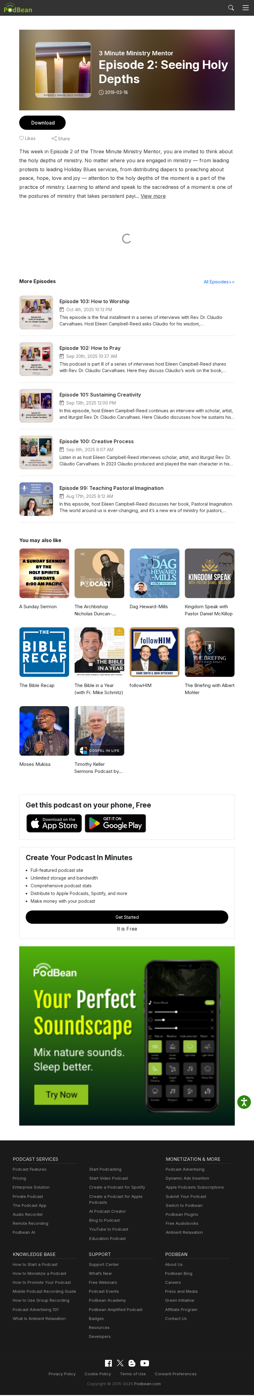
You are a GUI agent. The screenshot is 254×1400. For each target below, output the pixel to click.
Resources (99, 1327)
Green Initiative (179, 1300)
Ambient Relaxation (184, 1232)
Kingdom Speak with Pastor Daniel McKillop (209, 610)
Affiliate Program (181, 1309)
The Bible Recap (37, 685)
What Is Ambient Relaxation (39, 1318)
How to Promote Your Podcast (42, 1282)
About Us (174, 1264)
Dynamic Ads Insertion (187, 1178)
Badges (96, 1318)
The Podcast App (29, 1205)
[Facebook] (108, 1363)
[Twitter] (120, 1363)
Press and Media (181, 1291)
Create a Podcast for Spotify (117, 1187)
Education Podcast (107, 1238)
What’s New (100, 1273)
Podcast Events (104, 1291)
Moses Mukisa (34, 764)
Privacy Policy (62, 1373)
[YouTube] (144, 1363)
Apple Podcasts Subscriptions (195, 1187)
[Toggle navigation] (246, 8)
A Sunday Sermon (38, 606)
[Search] (231, 7)
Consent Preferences (176, 1373)
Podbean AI (24, 1232)
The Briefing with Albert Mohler (209, 688)
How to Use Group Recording (41, 1300)
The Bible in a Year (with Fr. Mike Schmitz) (98, 688)
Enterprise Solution (31, 1187)
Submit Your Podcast (186, 1196)
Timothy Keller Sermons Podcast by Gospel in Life (96, 768)
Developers (100, 1336)
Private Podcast (28, 1196)
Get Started (127, 917)
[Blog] (132, 1363)
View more (153, 196)
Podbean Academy (107, 1300)
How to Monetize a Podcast (39, 1273)
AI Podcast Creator (107, 1211)
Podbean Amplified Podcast (115, 1309)
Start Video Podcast (108, 1178)
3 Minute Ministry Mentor (136, 53)
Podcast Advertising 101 (36, 1309)
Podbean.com (147, 1383)
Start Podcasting (105, 1169)
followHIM (140, 685)
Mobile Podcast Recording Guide (44, 1291)
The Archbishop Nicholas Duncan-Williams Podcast (93, 610)
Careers (173, 1282)
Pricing (19, 1178)
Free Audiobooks (182, 1223)
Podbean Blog (178, 1273)
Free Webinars (103, 1282)
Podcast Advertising (185, 1169)
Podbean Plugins (182, 1214)
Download (43, 123)
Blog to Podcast (104, 1220)
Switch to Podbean (184, 1205)
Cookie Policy (98, 1373)
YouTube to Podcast (108, 1229)
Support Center (104, 1264)
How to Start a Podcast (35, 1264)
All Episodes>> (219, 281)
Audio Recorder (28, 1214)
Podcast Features (29, 1169)
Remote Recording (30, 1223)
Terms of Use (133, 1373)
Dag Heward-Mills (148, 606)
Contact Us (176, 1318)
